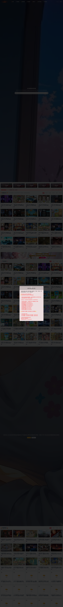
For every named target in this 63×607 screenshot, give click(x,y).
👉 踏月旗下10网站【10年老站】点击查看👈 (28, 311)
